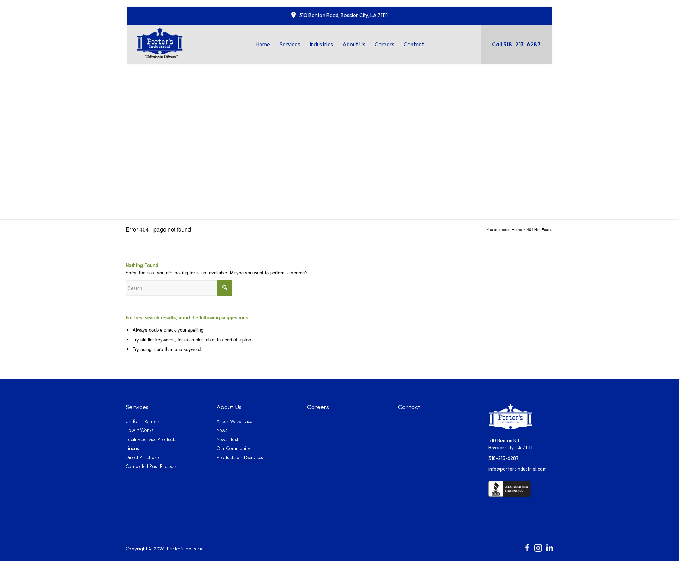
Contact (409, 407)
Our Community (233, 448)
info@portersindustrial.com (517, 469)
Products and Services (239, 457)
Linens (132, 448)
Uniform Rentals (143, 421)
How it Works (140, 430)
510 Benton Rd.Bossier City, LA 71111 (510, 444)
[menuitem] (263, 44)
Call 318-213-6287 (516, 44)
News (221, 430)
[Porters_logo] (160, 43)
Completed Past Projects (151, 466)
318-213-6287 (503, 458)
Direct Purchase (142, 457)
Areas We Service (234, 421)
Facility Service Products (151, 439)
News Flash (228, 439)
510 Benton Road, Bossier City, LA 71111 (343, 15)
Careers (318, 407)
